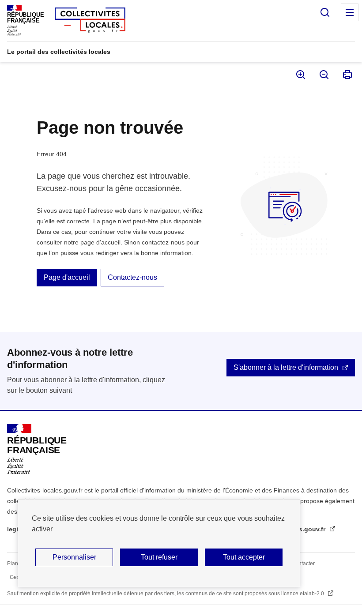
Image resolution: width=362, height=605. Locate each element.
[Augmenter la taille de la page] (300, 74)
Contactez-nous (132, 277)
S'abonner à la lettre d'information (286, 367)
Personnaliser (74, 557)
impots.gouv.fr (304, 529)
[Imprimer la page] (347, 74)
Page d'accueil (67, 277)
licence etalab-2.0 (303, 593)
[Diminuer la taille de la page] (323, 74)
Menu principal (349, 12)
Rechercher (325, 12)
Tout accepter (244, 557)
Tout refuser (159, 557)
